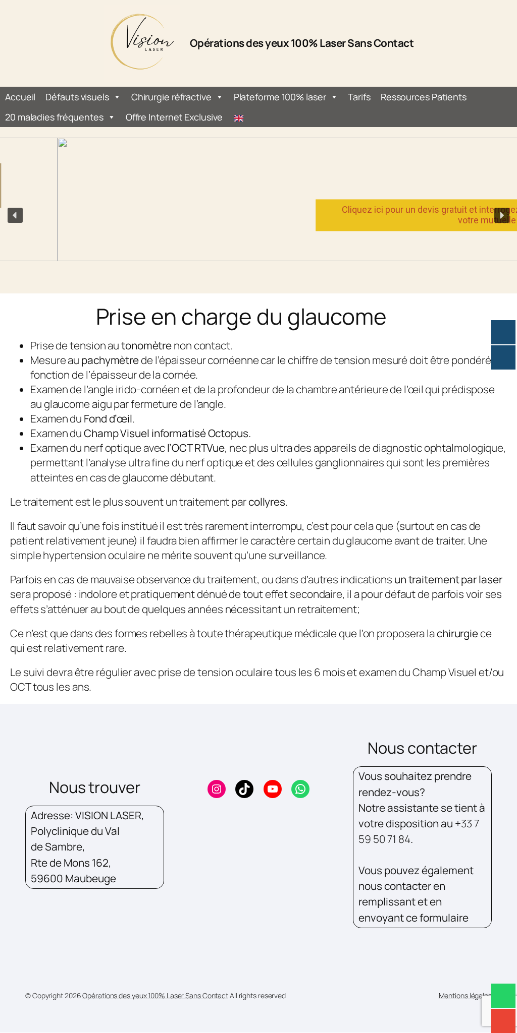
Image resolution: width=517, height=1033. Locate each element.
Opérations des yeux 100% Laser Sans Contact (302, 43)
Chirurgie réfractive (171, 97)
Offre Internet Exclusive (174, 117)
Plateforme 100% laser (280, 97)
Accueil (20, 97)
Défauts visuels (77, 97)
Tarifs (359, 97)
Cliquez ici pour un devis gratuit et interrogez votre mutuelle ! (373, 215)
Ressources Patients (424, 97)
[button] (15, 215)
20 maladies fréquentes (54, 117)
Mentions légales (465, 995)
